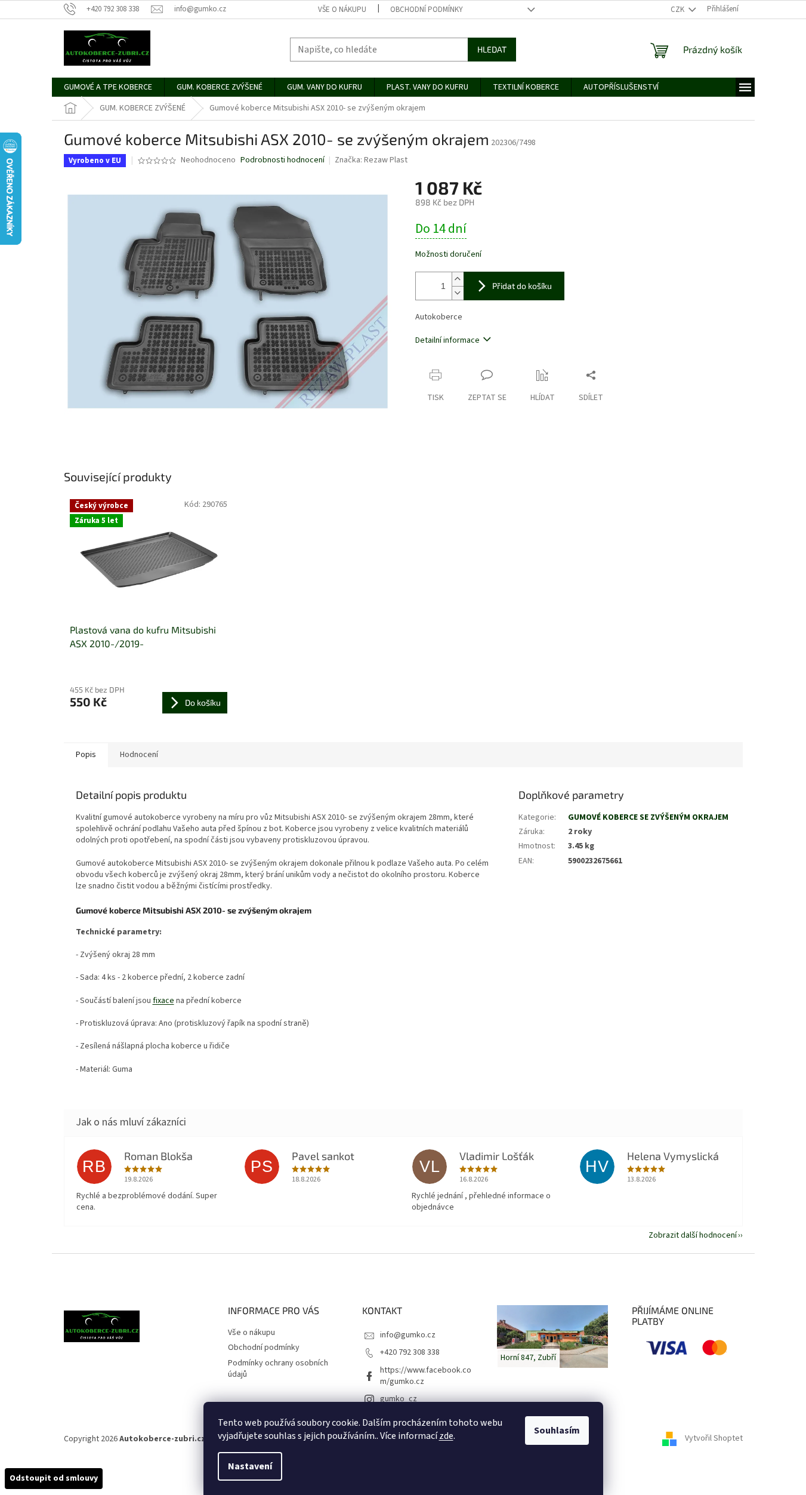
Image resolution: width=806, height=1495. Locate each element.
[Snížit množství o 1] (458, 293)
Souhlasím (557, 1430)
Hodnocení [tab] (139, 755)
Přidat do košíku (522, 286)
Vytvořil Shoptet (714, 1439)
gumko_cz (398, 1399)
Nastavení (250, 1466)
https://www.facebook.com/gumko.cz (425, 1376)
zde (446, 1435)
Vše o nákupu (342, 9)
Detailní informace (447, 340)
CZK (678, 9)
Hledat (492, 49)
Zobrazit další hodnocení (692, 1235)
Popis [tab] (86, 755)
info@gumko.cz (408, 1335)
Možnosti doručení (448, 254)
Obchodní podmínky (426, 9)
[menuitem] (108, 87)
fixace (163, 1001)
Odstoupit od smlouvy (54, 1478)
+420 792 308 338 (410, 1352)
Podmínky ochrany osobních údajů (278, 1368)
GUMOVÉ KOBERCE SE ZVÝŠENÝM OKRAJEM (648, 817)
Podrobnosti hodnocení (282, 160)
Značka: (371, 160)
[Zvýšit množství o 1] (458, 279)
